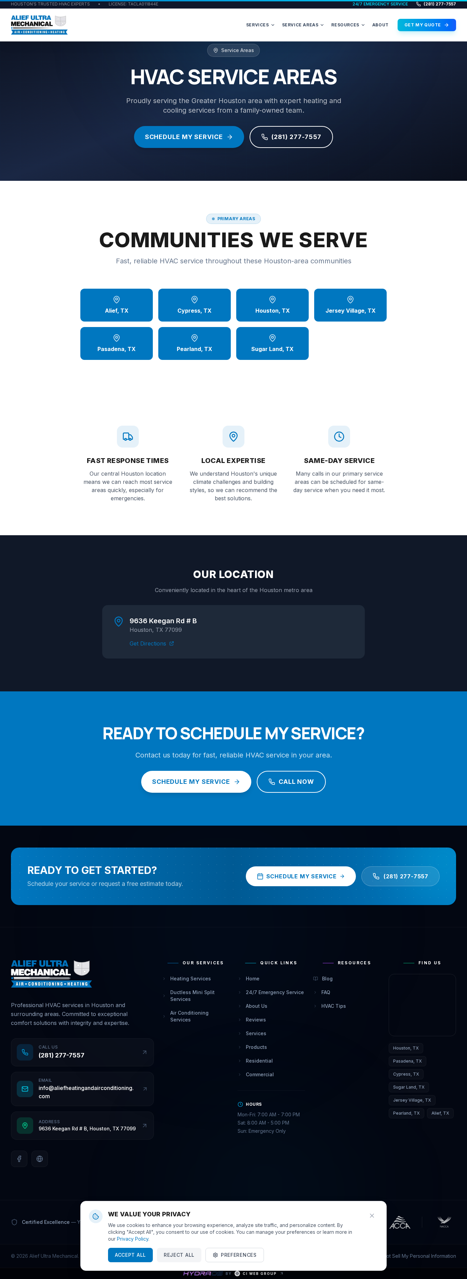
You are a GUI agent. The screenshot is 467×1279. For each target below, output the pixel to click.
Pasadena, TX (407, 1061)
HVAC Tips (333, 1006)
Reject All (179, 1255)
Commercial (260, 1074)
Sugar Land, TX (409, 1087)
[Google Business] (39, 1159)
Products (256, 1047)
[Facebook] (19, 1159)
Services (256, 1033)
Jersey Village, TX (412, 1100)
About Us (256, 1006)
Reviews (256, 1020)
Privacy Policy (132, 1239)
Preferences (239, 1255)
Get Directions (148, 643)
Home (252, 978)
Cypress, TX (406, 1074)
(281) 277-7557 (440, 4)
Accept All (130, 1255)
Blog (327, 978)
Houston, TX (406, 1048)
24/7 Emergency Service (275, 992)
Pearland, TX (406, 1113)
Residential (259, 1061)
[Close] (372, 1215)
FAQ (325, 992)
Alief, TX (440, 1113)
